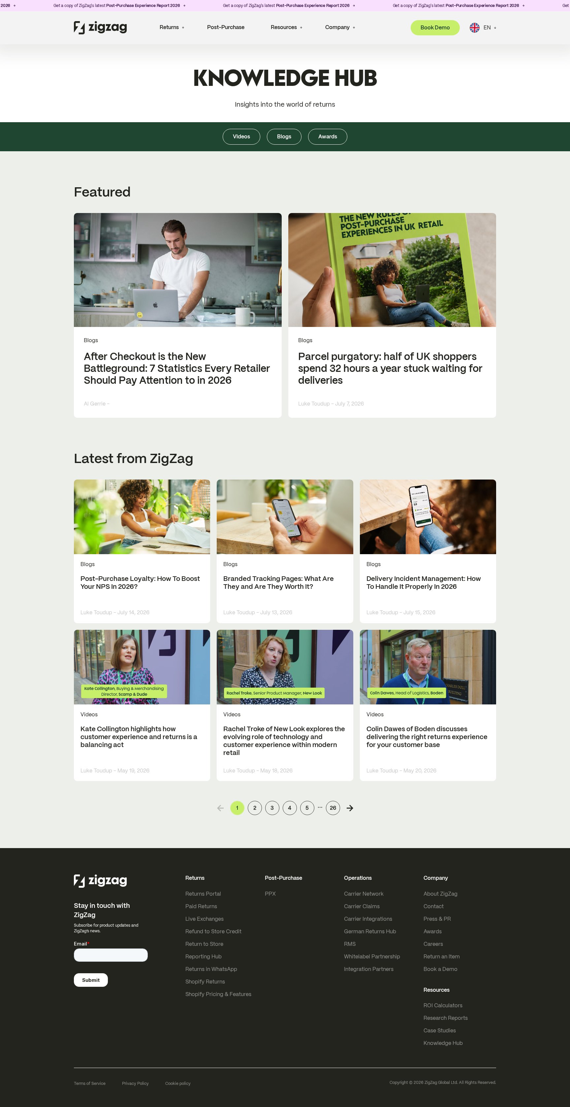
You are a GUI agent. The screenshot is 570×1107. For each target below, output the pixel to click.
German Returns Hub (370, 931)
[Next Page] (350, 808)
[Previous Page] (220, 808)
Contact (434, 906)
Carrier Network (364, 893)
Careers (433, 944)
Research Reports (446, 1018)
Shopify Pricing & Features (218, 994)
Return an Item (442, 956)
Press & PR (437, 918)
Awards (433, 931)
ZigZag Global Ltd (441, 1082)
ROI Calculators (443, 1005)
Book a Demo (441, 969)
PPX (270, 893)
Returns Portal (203, 893)
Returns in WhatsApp (211, 969)
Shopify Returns (205, 981)
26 (333, 807)
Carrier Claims (362, 906)
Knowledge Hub (443, 1043)
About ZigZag (441, 893)
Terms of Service (90, 1083)
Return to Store (204, 944)
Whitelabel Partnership (372, 956)
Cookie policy (178, 1083)
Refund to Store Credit (213, 931)
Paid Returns (201, 906)
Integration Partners (369, 969)
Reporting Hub (203, 956)
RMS (350, 944)
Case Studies (440, 1030)
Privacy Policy (135, 1083)
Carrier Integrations (368, 918)
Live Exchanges (204, 918)
